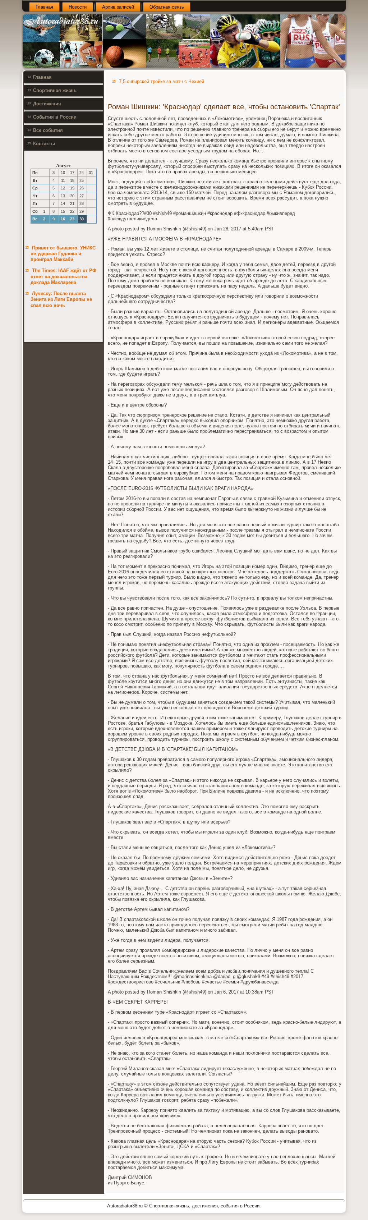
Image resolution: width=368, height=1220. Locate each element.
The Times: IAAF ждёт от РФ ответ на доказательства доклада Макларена (63, 276)
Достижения (47, 103)
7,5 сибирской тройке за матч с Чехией (161, 81)
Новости (78, 7)
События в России (55, 117)
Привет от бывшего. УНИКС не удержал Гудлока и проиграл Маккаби (63, 253)
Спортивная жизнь (55, 90)
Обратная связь (167, 7)
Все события (48, 130)
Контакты (44, 143)
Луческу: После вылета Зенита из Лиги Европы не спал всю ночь (61, 299)
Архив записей (118, 7)
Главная (44, 7)
